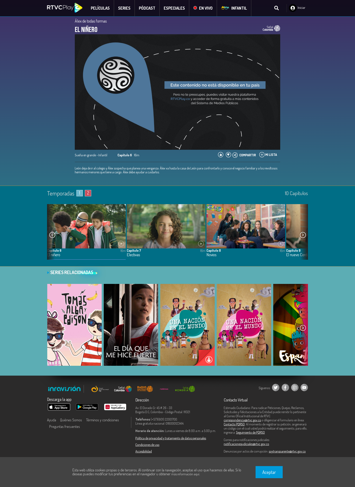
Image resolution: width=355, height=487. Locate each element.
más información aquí (185, 474)
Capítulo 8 (213, 250)
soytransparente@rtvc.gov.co (287, 451)
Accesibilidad (143, 451)
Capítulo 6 (54, 250)
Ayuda (51, 420)
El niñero (53, 255)
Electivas (133, 255)
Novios (211, 255)
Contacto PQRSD (234, 424)
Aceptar (269, 472)
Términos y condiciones (102, 420)
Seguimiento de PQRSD (250, 432)
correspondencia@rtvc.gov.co (242, 420)
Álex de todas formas (91, 21)
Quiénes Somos (71, 420)
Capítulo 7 (134, 250)
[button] (303, 235)
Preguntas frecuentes (64, 426)
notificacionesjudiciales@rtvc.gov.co (246, 444)
